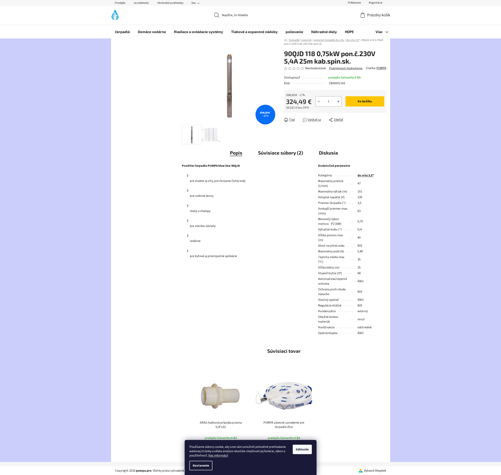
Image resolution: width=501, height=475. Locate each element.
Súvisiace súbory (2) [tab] (280, 153)
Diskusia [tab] (328, 153)
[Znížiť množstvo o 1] (319, 101)
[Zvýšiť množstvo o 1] (338, 101)
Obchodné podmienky (170, 3)
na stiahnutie (141, 3)
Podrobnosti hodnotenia (345, 68)
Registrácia (375, 3)
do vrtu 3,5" (365, 175)
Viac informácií (218, 455)
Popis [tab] (236, 153)
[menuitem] (122, 31)
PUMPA (381, 68)
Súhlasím (302, 449)
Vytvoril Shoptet (375, 471)
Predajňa (120, 3)
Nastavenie (201, 465)
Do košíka (365, 101)
